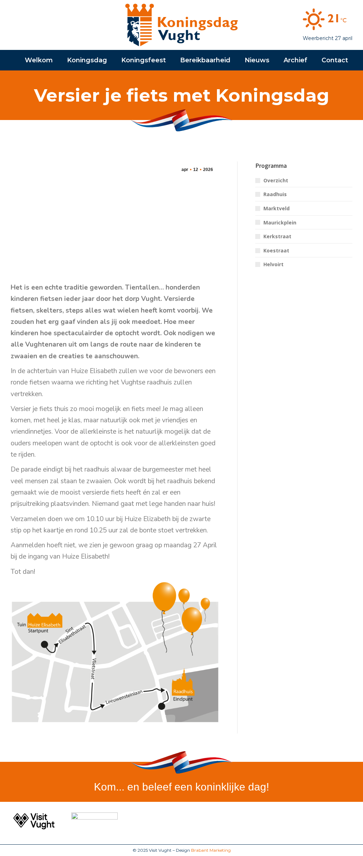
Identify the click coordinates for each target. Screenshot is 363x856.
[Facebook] (330, 821)
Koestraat (276, 250)
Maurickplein (279, 222)
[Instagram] (347, 821)
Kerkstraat (277, 236)
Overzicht (275, 180)
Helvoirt (273, 264)
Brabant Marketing (211, 850)
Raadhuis (275, 194)
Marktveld (276, 208)
